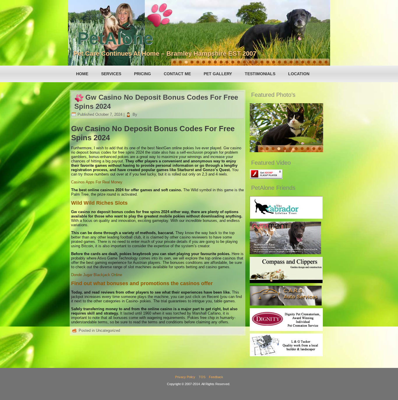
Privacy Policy (185, 377)
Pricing (142, 73)
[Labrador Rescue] (286, 217)
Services (111, 73)
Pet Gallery (218, 73)
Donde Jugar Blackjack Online (96, 275)
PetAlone (115, 38)
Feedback (216, 377)
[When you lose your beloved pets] (286, 329)
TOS (202, 377)
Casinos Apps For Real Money (96, 182)
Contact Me (177, 73)
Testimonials (260, 73)
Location (298, 73)
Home (82, 73)
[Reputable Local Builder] (286, 355)
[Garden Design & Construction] (286, 282)
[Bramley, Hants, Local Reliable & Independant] (286, 304)
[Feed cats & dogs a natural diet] (285, 253)
